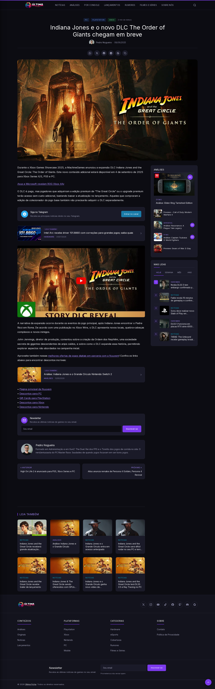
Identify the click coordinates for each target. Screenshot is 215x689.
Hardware (115, 629)
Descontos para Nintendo (34, 406)
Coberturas (115, 640)
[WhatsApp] (90, 53)
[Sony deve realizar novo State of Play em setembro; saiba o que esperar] (164, 310)
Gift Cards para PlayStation (34, 398)
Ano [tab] (190, 272)
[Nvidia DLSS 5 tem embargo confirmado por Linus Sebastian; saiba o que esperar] (164, 284)
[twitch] (180, 605)
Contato (161, 629)
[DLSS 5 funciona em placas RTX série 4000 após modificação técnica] (164, 323)
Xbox (112, 20)
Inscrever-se (132, 429)
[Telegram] (111, 53)
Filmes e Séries (148, 5)
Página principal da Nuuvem (35, 389)
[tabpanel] (174, 310)
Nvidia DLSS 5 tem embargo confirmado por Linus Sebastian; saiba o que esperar (182, 286)
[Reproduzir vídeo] (81, 281)
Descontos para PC (30, 393)
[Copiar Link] (125, 53)
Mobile (67, 650)
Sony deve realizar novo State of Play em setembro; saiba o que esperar (182, 312)
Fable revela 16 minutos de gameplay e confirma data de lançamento (182, 299)
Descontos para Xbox (31, 402)
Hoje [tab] (158, 272)
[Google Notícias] (195, 605)
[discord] (187, 605)
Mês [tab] (179, 272)
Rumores (130, 5)
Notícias (60, 5)
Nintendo (68, 640)
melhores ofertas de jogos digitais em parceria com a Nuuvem (83, 355)
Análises (75, 5)
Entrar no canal (131, 214)
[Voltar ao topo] (208, 682)
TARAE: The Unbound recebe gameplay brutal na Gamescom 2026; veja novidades (182, 338)
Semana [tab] (169, 272)
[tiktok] (165, 605)
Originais (21, 634)
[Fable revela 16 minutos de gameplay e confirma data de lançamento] (164, 297)
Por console (91, 5)
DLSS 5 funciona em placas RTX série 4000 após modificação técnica (181, 325)
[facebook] (173, 605)
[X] (97, 53)
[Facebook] (104, 53)
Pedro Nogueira (104, 42)
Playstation (98, 20)
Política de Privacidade (168, 634)
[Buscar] (195, 5)
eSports (114, 634)
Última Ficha (30, 684)
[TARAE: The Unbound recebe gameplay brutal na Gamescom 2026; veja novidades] (164, 336)
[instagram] (151, 605)
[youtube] (158, 605)
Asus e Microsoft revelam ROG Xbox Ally (40, 183)
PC (86, 20)
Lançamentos (112, 5)
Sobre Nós (167, 5)
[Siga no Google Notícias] (118, 53)
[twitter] (143, 605)
